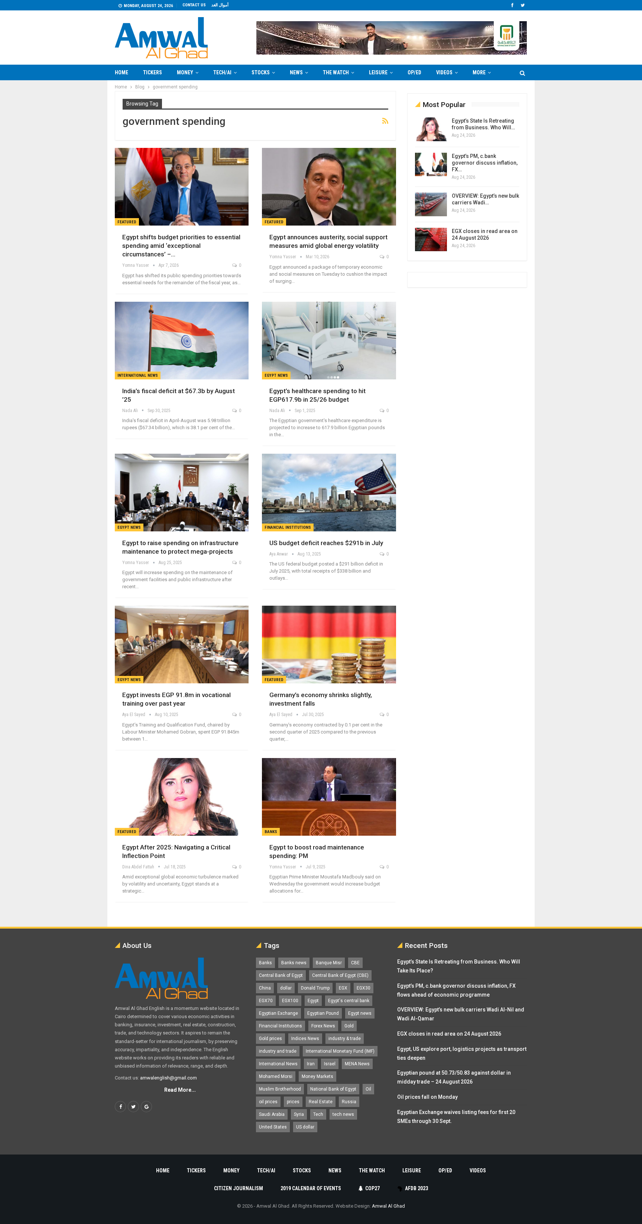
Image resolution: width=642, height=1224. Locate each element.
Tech (318, 1114)
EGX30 (363, 988)
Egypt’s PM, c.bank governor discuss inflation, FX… (485, 162)
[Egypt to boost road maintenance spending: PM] (329, 797)
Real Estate (321, 1101)
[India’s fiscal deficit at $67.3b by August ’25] (182, 340)
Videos (444, 72)
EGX (343, 988)
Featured (126, 222)
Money (185, 72)
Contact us (194, 5)
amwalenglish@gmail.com (168, 1078)
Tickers (152, 72)
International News (137, 375)
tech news (343, 1114)
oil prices (268, 1101)
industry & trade (344, 1038)
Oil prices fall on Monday (427, 1097)
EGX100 (290, 1000)
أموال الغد (219, 5)
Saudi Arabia (272, 1114)
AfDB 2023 (416, 1188)
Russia (349, 1101)
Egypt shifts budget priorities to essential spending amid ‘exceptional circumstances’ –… (181, 245)
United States (273, 1127)
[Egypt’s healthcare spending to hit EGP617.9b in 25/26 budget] (329, 340)
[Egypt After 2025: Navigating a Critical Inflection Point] (182, 797)
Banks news (294, 962)
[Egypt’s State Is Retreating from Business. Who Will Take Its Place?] (431, 129)
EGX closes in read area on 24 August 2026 (449, 1034)
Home (121, 72)
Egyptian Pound (323, 1013)
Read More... (180, 1090)
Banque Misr (329, 962)
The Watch (336, 72)
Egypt (313, 1000)
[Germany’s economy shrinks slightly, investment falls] (329, 644)
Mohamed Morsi (275, 1076)
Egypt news (360, 1013)
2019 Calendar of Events (311, 1188)
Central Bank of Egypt (281, 975)
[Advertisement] (85, 191)
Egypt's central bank (348, 1000)
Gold (349, 1026)
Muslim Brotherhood (280, 1089)
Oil (368, 1089)
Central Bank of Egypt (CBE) (340, 975)
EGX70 (266, 1000)
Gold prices (270, 1038)
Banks (271, 831)
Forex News (323, 1026)
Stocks (261, 72)
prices (293, 1101)
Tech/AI (222, 72)
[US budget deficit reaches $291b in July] (329, 492)
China (265, 988)
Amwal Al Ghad (388, 1206)
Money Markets (317, 1076)
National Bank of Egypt (333, 1089)
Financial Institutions (288, 527)
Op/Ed (414, 72)
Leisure (378, 72)
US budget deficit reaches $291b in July (326, 543)
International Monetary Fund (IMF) (340, 1051)
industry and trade (277, 1051)
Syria (299, 1114)
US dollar (305, 1127)
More (479, 72)
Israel (329, 1063)
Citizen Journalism (238, 1188)
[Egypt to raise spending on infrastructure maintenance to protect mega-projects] (182, 492)
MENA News (357, 1063)
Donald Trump (315, 988)
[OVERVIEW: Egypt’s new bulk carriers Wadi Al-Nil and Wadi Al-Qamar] (431, 204)
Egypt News (276, 375)
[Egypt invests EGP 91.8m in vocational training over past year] (182, 644)
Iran (311, 1063)
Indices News (305, 1038)
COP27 (372, 1188)
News (296, 72)
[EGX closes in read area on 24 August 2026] (431, 240)
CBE (355, 962)
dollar (286, 988)
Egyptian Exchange (278, 1013)
